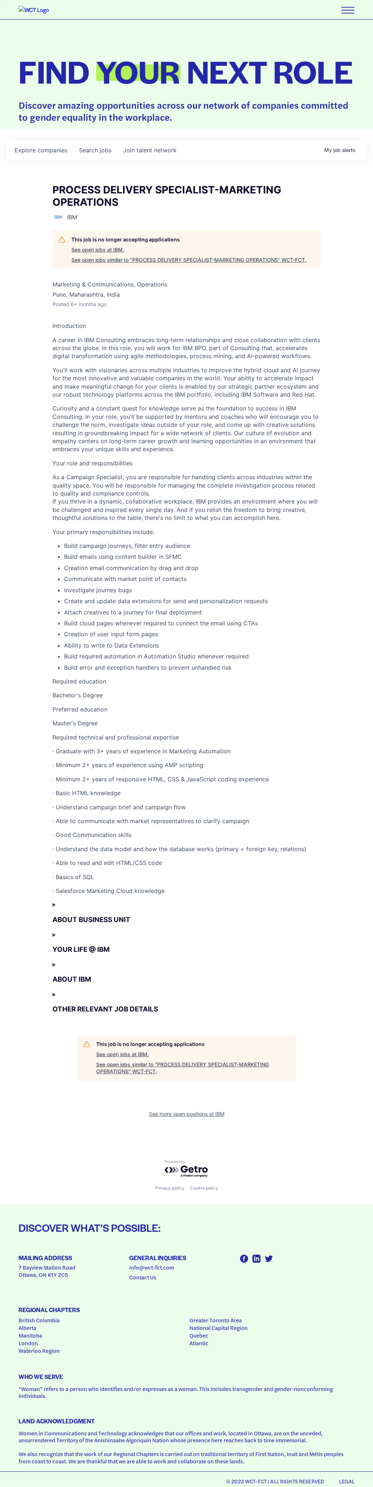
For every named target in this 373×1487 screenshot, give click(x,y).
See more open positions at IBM (186, 1114)
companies (41, 150)
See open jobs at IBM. (97, 250)
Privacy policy (169, 1188)
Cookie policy (204, 1188)
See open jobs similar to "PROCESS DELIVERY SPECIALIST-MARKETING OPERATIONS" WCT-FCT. (188, 260)
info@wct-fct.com (151, 1267)
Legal (346, 1481)
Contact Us (142, 1277)
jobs (95, 150)
